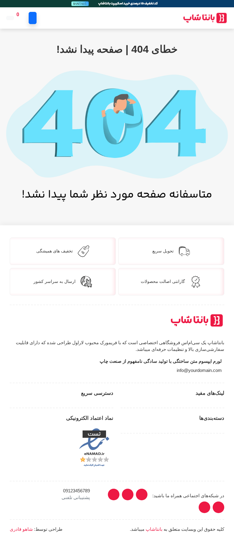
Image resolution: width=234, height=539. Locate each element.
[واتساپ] (204, 507)
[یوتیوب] (113, 494)
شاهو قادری (21, 529)
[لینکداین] (127, 494)
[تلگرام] (218, 507)
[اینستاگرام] (141, 494)
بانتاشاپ (154, 529)
